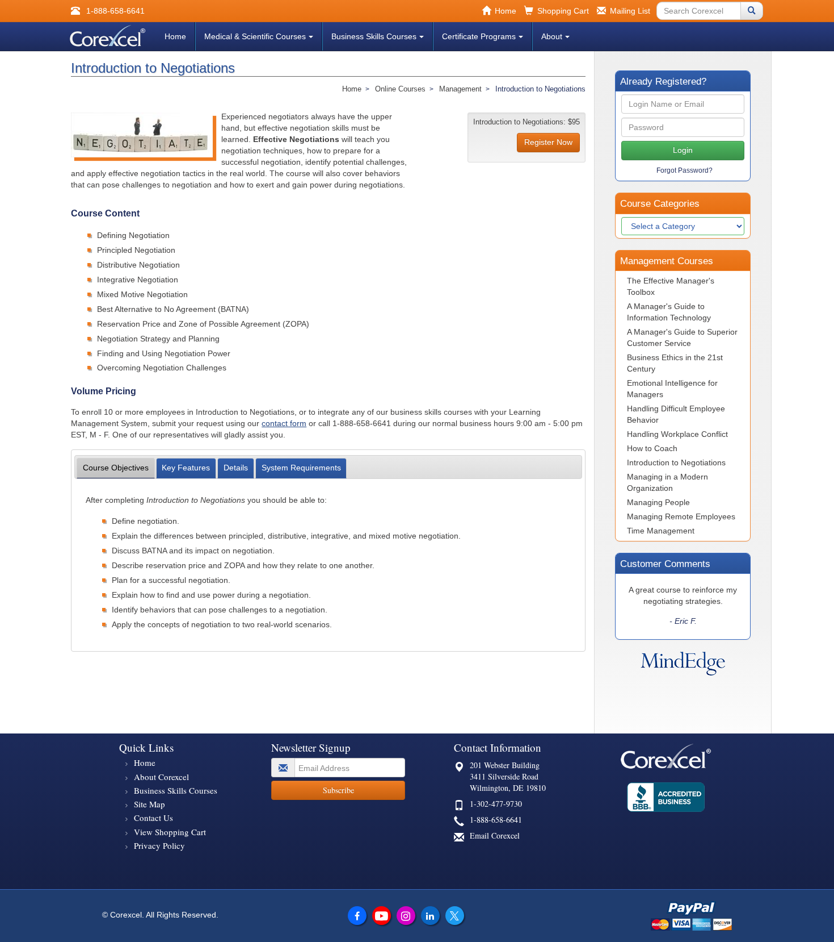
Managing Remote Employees (681, 516)
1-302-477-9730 (496, 803)
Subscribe (338, 790)
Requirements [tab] (301, 467)
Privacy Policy (159, 845)
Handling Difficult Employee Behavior (676, 414)
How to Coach (652, 448)
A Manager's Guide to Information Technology (669, 312)
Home (175, 36)
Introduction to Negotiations (676, 462)
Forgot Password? (684, 170)
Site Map (149, 804)
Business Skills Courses (373, 36)
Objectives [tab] (116, 467)
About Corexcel (161, 776)
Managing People (658, 502)
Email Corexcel (495, 835)
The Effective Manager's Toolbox (670, 286)
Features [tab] (186, 467)
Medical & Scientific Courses (255, 36)
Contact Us (153, 817)
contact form (284, 423)
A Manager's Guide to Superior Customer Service (682, 337)
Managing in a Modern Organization (667, 482)
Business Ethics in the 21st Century (675, 363)
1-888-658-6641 (496, 819)
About (551, 36)
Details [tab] (236, 467)
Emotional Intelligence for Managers (672, 388)
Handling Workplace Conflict (677, 434)
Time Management (660, 530)
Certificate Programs (479, 36)
